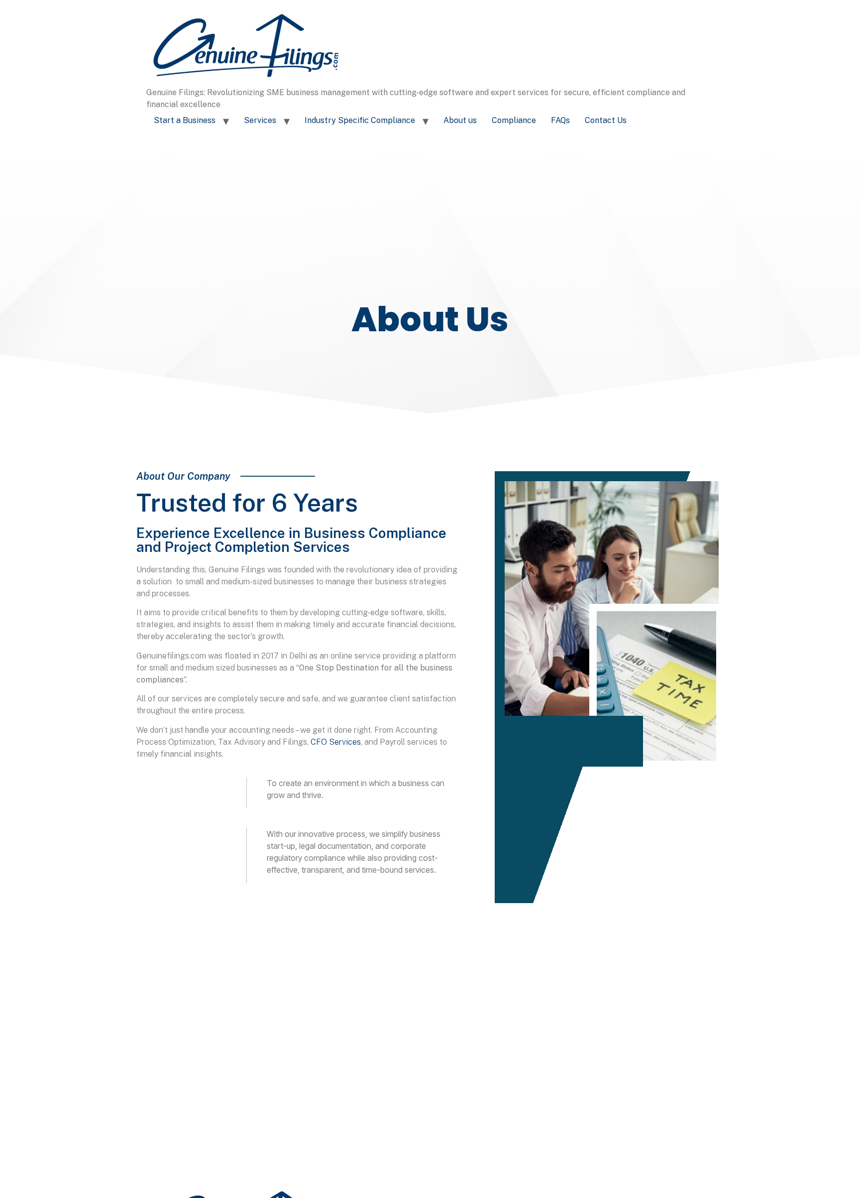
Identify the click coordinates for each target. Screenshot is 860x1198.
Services (260, 120)
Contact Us (606, 120)
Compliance (514, 120)
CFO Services (336, 742)
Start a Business (184, 120)
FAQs (560, 120)
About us (460, 120)
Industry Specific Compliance (360, 120)
